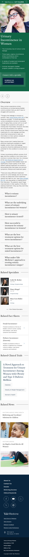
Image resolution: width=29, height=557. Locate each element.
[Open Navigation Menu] (2, 2)
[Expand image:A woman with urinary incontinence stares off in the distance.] (27, 31)
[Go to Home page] (9, 2)
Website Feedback (9, 524)
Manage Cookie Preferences (11, 527)
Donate (6, 487)
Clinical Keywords (10, 493)
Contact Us (8, 483)
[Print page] (2, 96)
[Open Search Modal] (26, 2)
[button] (14, 195)
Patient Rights (7, 545)
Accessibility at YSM (9, 543)
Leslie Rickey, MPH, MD (16, 117)
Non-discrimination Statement (11, 550)
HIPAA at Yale (7, 548)
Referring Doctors (10, 490)
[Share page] (7, 96)
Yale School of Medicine (10, 518)
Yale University (7, 521)
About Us (7, 480)
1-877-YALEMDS (19, 2)
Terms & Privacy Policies (10, 540)
